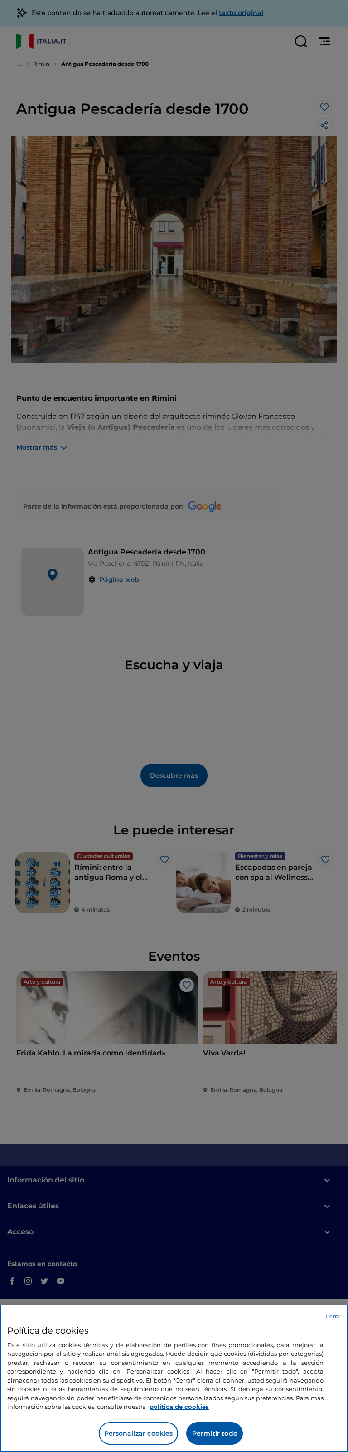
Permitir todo (214, 1433)
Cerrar (333, 1316)
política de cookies (179, 1406)
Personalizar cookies (138, 1433)
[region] (174, 1378)
